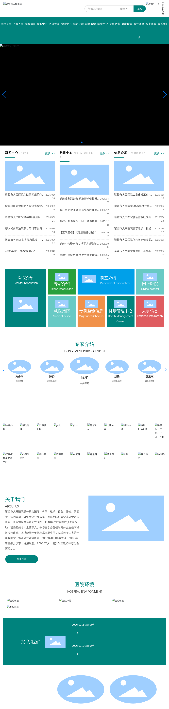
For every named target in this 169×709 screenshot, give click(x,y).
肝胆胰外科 (42, 433)
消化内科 (110, 462)
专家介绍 (62, 283)
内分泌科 (143, 462)
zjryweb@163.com (31, 703)
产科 (76, 430)
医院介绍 (26, 277)
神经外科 (8, 433)
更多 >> (50, 153)
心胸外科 (110, 433)
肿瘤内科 (59, 462)
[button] (82, 142)
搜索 (139, 8)
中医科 (161, 459)
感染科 (93, 459)
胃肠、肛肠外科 (143, 435)
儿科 (126, 459)
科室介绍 (108, 277)
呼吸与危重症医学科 (8, 468)
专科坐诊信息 (91, 310)
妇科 (59, 430)
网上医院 (150, 283)
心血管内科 (25, 462)
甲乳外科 (126, 433)
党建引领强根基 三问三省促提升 (78, 221)
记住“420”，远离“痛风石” (20, 251)
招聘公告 (89, 624)
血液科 (76, 459)
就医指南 (62, 310)
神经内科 (42, 462)
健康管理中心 (121, 310)
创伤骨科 (25, 433)
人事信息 (150, 310)
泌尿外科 (93, 433)
